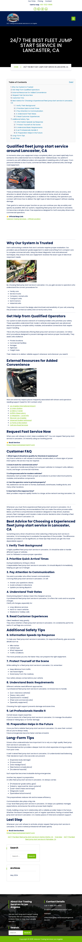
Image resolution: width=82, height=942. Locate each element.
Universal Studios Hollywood (21, 420)
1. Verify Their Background (25, 105)
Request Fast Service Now (22, 95)
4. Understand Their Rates (26, 114)
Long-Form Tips (18, 135)
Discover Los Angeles (18, 418)
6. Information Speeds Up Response (29, 122)
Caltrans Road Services (19, 425)
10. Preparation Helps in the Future (29, 133)
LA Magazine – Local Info (19, 415)
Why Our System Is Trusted (22, 87)
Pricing (40, 1)
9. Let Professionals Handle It (27, 130)
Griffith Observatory (18, 413)
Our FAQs (32, 1)
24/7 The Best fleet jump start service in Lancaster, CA (45, 67)
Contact (48, 1)
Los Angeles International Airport (23, 406)
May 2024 (14, 875)
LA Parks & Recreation (18, 423)
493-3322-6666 (46, 4)
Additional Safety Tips (20, 119)
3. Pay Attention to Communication (29, 111)
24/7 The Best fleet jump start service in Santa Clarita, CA (30, 837)
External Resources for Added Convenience (29, 92)
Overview (58, 837)
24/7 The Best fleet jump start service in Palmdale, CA (50, 838)
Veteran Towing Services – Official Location (23, 219)
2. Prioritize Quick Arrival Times (27, 108)
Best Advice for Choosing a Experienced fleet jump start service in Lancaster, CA (42, 102)
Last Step (16, 138)
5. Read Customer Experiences (28, 116)
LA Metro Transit (16, 411)
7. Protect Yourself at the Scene (28, 125)
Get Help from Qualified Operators (26, 90)
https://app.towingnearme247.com (21, 445)
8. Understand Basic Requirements (29, 127)
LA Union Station (16, 408)
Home (16, 67)
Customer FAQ (18, 98)
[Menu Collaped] (73, 19)
